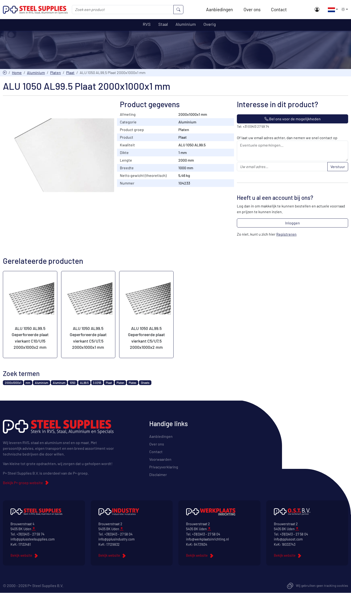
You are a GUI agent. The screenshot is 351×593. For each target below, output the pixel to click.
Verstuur (337, 166)
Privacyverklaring (163, 467)
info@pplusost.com (288, 539)
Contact (279, 9)
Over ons (252, 9)
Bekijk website (21, 555)
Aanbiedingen (219, 9)
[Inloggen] (317, 9)
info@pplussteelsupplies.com (33, 539)
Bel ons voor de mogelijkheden (294, 118)
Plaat (70, 72)
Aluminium (36, 72)
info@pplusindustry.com (116, 539)
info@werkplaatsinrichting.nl (207, 539)
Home (17, 72)
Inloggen (292, 223)
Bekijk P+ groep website (23, 482)
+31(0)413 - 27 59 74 (30, 534)
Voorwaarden (160, 459)
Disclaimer (158, 474)
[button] (331, 9)
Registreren (286, 234)
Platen (55, 72)
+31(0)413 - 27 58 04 (118, 534)
